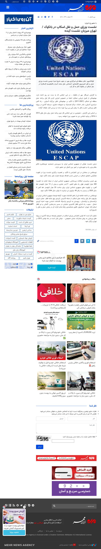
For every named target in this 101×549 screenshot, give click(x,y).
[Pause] (69, 268)
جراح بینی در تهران (25, 214)
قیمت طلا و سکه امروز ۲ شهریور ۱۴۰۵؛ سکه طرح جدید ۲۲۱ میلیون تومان (18, 141)
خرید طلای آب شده (25, 222)
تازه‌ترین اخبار (27, 28)
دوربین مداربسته (12, 230)
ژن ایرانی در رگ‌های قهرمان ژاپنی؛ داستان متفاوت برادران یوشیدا (19, 134)
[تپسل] (38, 252)
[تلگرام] (33, 505)
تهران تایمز (26, 258)
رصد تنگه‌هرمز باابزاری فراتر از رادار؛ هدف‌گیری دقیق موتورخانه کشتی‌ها (19, 161)
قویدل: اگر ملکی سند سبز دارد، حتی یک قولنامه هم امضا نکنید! (19, 115)
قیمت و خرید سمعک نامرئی (22, 254)
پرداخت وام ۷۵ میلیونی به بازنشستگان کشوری (18, 41)
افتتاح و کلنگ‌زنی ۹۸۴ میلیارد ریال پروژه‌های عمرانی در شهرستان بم (19, 55)
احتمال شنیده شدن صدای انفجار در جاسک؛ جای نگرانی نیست (19, 168)
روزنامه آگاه (12, 258)
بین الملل (92, 17)
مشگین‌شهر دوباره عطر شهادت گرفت (18, 83)
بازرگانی (40, 531)
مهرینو (8, 254)
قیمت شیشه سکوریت (23, 218)
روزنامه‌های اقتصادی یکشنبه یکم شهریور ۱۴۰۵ (20, 202)
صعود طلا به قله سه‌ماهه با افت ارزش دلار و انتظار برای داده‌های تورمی (18, 153)
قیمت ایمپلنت (10, 238)
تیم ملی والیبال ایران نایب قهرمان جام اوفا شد (18, 89)
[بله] (29, 505)
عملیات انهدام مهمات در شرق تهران (19, 121)
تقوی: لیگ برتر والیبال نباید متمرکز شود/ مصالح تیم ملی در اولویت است (18, 48)
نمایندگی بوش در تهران (13, 246)
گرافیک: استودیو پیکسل (66, 545)
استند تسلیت (12, 226)
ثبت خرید (51, 267)
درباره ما (59, 531)
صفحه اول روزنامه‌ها (24, 176)
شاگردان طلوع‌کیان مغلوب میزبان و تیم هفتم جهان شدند (18, 97)
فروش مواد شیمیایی (25, 238)
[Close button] (24, 507)
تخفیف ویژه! (14, 532)
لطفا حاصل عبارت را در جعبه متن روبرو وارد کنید (80, 437)
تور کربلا (27, 226)
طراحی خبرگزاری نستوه (85, 545)
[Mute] (73, 268)
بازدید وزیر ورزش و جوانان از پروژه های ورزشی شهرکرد (18, 70)
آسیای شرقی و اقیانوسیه (80, 17)
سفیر (9, 218)
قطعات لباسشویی (26, 242)
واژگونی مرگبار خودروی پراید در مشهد (18, 148)
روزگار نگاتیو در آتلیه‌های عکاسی (20, 109)
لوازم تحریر (10, 214)
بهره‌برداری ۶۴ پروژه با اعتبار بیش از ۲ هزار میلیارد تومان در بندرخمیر (18, 33)
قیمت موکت (10, 222)
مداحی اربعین (27, 230)
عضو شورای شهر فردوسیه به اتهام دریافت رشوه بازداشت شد (19, 127)
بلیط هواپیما (28, 246)
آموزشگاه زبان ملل (19, 250)
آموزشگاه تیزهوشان (11, 242)
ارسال (40, 447)
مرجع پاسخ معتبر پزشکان (19, 234)
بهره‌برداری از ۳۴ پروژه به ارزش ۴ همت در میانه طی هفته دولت (18, 63)
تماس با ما (49, 531)
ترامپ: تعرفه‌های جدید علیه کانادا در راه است (18, 77)
